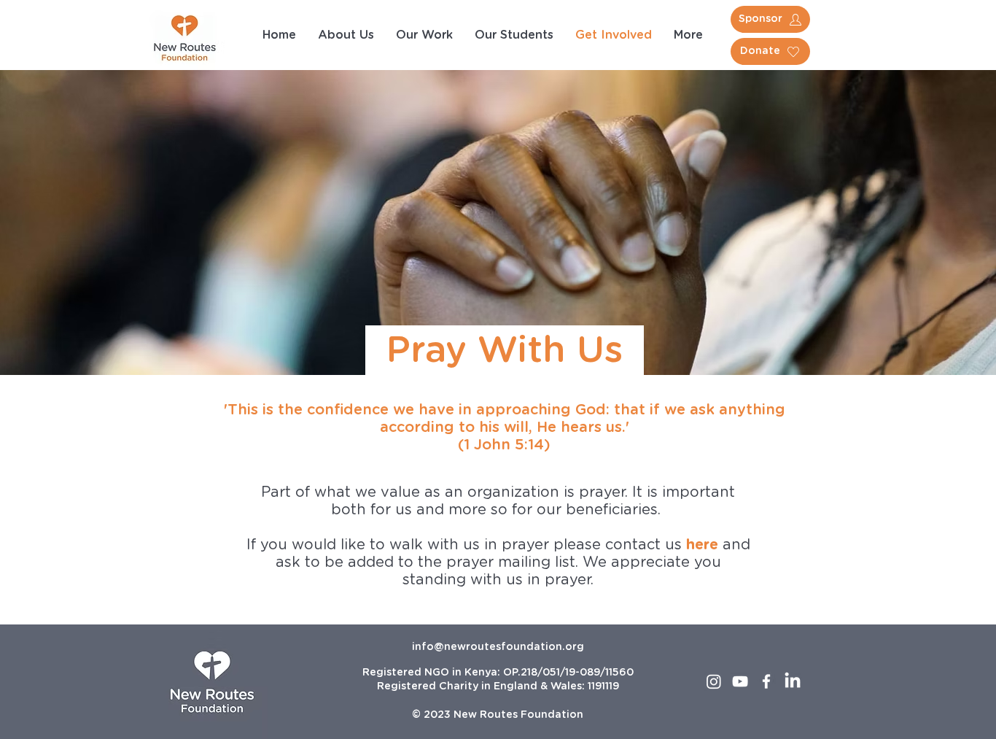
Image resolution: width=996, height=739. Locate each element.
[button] (688, 35)
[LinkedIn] (792, 681)
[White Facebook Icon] (766, 681)
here (702, 545)
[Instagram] (713, 681)
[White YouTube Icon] (740, 681)
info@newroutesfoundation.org (498, 647)
